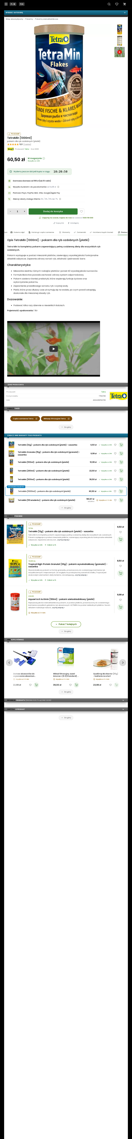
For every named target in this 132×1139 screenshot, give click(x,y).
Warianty (66, 232)
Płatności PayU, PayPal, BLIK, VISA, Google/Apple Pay (36, 193)
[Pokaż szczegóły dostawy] (58, 187)
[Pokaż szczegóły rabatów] (60, 199)
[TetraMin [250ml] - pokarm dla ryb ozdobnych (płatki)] (11, 471)
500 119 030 (88, 218)
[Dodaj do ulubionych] (81, 211)
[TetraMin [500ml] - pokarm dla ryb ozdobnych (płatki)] (11, 479)
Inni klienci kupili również (103, 232)
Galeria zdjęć (19, 232)
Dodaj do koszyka (53, 211)
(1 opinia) (27, 144)
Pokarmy (29, 19)
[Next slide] (122, 662)
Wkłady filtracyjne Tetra (55, 418)
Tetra (103, 392)
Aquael (31, 596)
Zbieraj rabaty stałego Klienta (26, 199)
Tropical (32, 561)
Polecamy (15, 134)
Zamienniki (81, 232)
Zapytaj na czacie (50, 218)
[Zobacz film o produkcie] (119, 52)
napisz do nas (65, 218)
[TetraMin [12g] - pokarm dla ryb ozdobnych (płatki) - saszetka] (11, 445)
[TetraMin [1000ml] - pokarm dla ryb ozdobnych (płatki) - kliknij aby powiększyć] (119, 29)
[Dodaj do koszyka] (120, 539)
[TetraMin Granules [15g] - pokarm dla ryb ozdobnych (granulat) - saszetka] (11, 453)
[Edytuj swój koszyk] (124, 4)
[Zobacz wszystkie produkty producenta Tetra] (10, 149)
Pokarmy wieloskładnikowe (46, 19)
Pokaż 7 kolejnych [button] (68, 624)
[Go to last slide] (9, 662)
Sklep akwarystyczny (14, 19)
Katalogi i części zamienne (43, 232)
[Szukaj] (109, 4)
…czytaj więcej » (63, 540)
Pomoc (124, 232)
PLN (21, 4)
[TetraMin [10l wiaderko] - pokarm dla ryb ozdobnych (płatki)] (11, 500)
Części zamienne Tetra (23, 418)
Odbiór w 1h (51, 545)
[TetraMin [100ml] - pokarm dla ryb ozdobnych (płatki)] (11, 462)
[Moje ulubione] (116, 4)
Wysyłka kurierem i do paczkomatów (30, 187)
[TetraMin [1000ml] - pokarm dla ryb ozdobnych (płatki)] (59, 76)
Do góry (67, 427)
